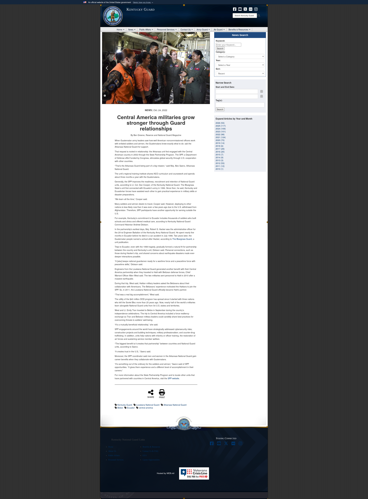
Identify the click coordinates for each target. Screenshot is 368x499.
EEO (145, 455)
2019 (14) (220, 143)
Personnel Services (166, 29)
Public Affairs (145, 29)
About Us (112, 451)
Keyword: (220, 40)
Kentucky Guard (124, 404)
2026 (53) (220, 122)
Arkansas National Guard (175, 404)
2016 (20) (220, 151)
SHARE (150, 397)
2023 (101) (221, 131)
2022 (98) (220, 134)
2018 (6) (219, 145)
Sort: (218, 68)
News (130, 29)
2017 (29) (220, 148)
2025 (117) (221, 125)
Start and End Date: (225, 86)
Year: (218, 60)
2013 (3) (219, 160)
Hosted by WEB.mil (165, 473)
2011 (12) (220, 166)
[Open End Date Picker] (261, 96)
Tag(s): (219, 100)
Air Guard (218, 29)
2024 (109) (221, 128)
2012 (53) (220, 163)
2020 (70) (220, 140)
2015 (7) (219, 154)
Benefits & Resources (238, 29)
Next (205, 68)
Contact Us (186, 29)
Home (119, 29)
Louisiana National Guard (147, 404)
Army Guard (202, 29)
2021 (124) (221, 137)
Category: (220, 51)
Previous (107, 68)
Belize (120, 407)
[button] (143, 2)
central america (146, 407)
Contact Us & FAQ (150, 451)
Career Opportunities (151, 460)
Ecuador (131, 407)
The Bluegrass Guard (182, 238)
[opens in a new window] (234, 8)
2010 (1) (219, 168)
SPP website (173, 378)
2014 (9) (219, 157)
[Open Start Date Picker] (261, 91)
